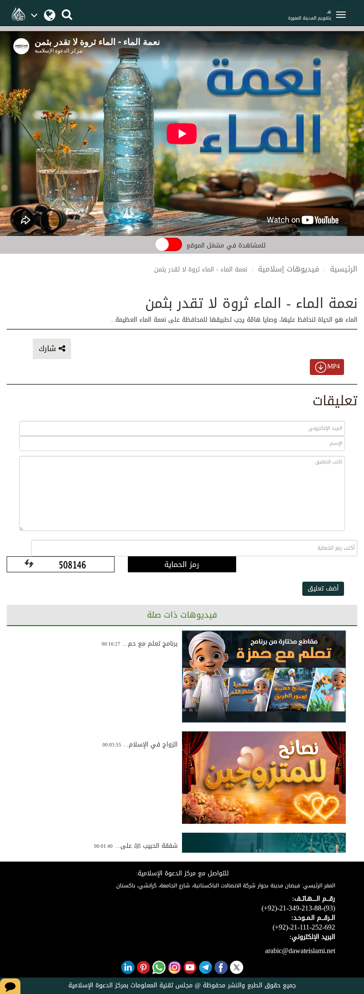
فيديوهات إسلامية (288, 269)
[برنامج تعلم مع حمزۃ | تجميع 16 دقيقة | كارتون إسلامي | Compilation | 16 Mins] (264, 677)
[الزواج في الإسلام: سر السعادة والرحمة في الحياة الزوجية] (264, 777)
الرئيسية (343, 269)
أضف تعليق (323, 589)
